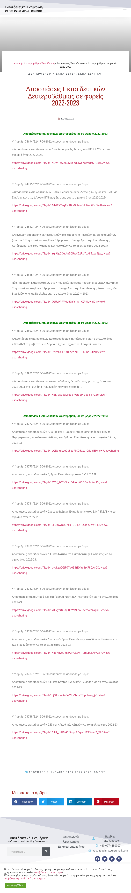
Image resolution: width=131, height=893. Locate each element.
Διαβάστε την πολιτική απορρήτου (24, 878)
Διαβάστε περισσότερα (48, 872)
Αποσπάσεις (39, 772)
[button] (125, 8)
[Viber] (119, 859)
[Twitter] (104, 859)
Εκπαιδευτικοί (90, 73)
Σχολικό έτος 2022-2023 (71, 772)
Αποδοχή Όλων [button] (15, 885)
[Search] (46, 851)
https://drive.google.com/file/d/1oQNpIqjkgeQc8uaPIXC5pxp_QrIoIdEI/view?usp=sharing (65, 450)
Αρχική (18, 63)
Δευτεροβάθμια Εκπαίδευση (39, 63)
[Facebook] (97, 859)
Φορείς (100, 772)
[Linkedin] (112, 859)
